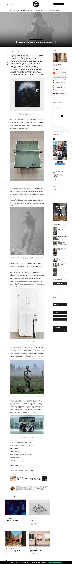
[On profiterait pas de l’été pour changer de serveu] (55, 143)
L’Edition (25, 10)
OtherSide (40, 39)
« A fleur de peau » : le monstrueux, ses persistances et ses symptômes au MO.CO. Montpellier (35, 521)
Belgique (54, 189)
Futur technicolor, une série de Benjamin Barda (62, 264)
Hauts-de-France (56, 180)
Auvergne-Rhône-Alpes (57, 174)
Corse (54, 178)
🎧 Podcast (35, 10)
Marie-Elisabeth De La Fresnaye (35, 44)
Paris (32, 470)
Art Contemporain (14, 470)
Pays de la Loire (56, 186)
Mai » (56, 297)
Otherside (40, 10)
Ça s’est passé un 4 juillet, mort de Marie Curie (61, 249)
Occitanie (55, 185)
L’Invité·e (11, 10)
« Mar (54, 297)
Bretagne (55, 176)
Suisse (54, 190)
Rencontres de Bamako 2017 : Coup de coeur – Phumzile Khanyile (61, 228)
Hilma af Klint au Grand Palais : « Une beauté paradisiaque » (36, 552)
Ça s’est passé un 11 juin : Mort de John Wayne (61, 259)
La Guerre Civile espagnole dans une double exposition (62, 273)
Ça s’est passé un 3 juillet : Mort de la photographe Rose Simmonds (59, 64)
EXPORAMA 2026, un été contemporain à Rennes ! (12, 519)
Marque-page (15, 465)
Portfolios (30, 10)
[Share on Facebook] (7, 51)
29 (53, 295)
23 (55, 293)
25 (59, 293)
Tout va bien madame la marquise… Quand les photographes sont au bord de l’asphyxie (61, 254)
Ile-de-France (55, 181)
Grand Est (55, 179)
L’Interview (20, 10)
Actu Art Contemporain (33, 39)
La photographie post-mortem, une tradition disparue (61, 232)
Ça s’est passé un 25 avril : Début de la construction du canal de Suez (22, 478)
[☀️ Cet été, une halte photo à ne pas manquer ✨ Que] (64, 143)
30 (55, 295)
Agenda (45, 10)
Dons (54, 10)
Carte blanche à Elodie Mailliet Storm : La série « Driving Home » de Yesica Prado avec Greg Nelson (35, 478)
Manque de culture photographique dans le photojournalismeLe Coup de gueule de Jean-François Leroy (60, 243)
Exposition (21, 470)
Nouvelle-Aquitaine (56, 183)
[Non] (70, 562)
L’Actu (15, 10)
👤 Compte (58, 10)
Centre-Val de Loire (56, 177)
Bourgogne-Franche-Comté (58, 175)
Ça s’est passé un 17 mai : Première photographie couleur (61, 269)
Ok (49, 562)
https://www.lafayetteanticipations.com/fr (18, 462)
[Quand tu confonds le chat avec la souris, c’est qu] (60, 143)
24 (57, 293)
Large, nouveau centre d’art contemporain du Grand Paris (13, 552)
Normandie (55, 182)
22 (53, 293)
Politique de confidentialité (56, 562)
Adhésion (50, 10)
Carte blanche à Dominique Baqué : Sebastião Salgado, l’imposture (62, 237)
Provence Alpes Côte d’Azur (58, 187)
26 (61, 293)
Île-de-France (27, 470)
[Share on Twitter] (7, 55)
